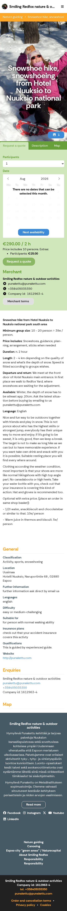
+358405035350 (15, 688)
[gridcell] (8, 192)
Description (40, 146)
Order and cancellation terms (31, 901)
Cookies (45, 905)
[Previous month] (7, 178)
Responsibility (33, 859)
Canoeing (33, 846)
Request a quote (14, 146)
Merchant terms (18, 301)
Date (6, 171)
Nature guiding (13, 17)
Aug (22, 179)
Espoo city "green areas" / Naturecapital (33, 850)
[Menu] (62, 6)
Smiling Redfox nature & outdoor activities (33, 726)
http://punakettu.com (17, 658)
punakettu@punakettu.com (21, 683)
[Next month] (59, 178)
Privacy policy (25, 905)
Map (57, 146)
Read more (33, 804)
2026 (44, 179)
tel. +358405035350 (33, 889)
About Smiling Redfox (33, 855)
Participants (11, 157)
